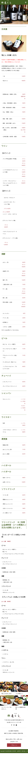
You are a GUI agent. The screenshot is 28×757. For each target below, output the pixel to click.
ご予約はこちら (14, 745)
